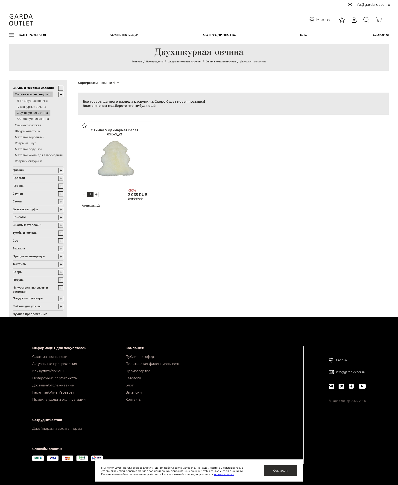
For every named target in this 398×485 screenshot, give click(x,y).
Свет (16, 240)
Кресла (18, 185)
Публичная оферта (142, 357)
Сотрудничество (220, 34)
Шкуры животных (27, 131)
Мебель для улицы (27, 306)
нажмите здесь (224, 474)
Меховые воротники (29, 137)
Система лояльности (49, 357)
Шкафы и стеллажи (27, 225)
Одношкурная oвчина (33, 118)
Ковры (17, 272)
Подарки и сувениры (28, 298)
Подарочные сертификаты (55, 378)
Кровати (19, 178)
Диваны (18, 170)
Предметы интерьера (29, 256)
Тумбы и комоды (25, 232)
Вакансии (134, 392)
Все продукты (32, 35)
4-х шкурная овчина (31, 106)
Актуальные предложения (54, 364)
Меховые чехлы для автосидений (39, 155)
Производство (138, 371)
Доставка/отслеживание (53, 385)
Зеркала (19, 248)
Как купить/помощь (48, 371)
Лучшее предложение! (30, 314)
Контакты (133, 399)
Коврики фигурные (28, 161)
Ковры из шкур (25, 143)
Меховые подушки (28, 149)
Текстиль (19, 264)
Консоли (19, 217)
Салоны (381, 34)
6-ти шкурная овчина (32, 100)
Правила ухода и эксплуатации (59, 399)
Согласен (280, 470)
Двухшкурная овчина (32, 112)
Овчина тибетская (28, 125)
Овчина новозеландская (32, 94)
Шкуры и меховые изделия (33, 88)
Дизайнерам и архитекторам (57, 429)
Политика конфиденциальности (153, 364)
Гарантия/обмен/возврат (53, 392)
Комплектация (125, 34)
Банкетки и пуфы (25, 209)
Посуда (18, 279)
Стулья (18, 193)
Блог (304, 34)
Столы (17, 201)
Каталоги (133, 378)
